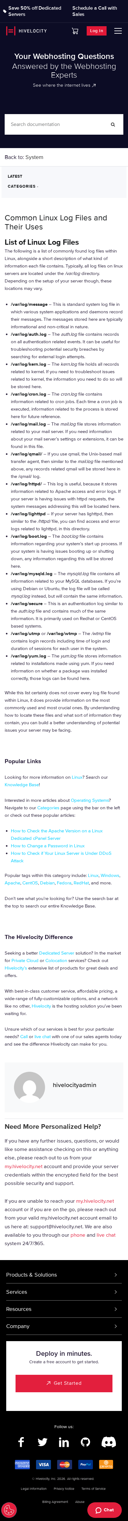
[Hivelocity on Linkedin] (64, 1442)
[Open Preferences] (9, 1510)
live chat (106, 1234)
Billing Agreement (55, 1502)
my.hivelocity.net (24, 1166)
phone (78, 1234)
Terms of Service (93, 1489)
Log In (96, 30)
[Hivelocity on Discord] (107, 1442)
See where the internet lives (61, 85)
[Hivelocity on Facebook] (21, 1442)
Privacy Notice (64, 1489)
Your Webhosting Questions (64, 56)
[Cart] (75, 31)
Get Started (68, 1383)
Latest (15, 176)
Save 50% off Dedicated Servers (34, 11)
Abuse (80, 1502)
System (34, 157)
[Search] (113, 124)
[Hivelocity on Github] (85, 1442)
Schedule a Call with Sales (94, 11)
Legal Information (34, 1489)
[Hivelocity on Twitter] (42, 1442)
